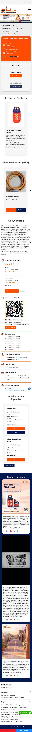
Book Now (21, 210)
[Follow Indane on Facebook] (9, 726)
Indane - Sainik (11, 408)
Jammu (18, 359)
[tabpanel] (16, 18)
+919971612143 (11, 424)
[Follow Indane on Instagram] (17, 726)
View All (22, 291)
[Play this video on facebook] (16, 561)
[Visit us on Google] (11, 726)
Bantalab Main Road (6, 688)
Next (29, 129)
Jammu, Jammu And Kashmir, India (14, 390)
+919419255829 (11, 455)
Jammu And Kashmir (21, 357)
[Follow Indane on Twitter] (14, 726)
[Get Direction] (29, 390)
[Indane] (8, 9)
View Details (10, 210)
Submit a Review (12, 291)
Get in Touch (16, 76)
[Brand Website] (23, 726)
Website (16, 429)
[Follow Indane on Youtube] (20, 726)
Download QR (10, 327)
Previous (2, 129)
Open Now (9, 53)
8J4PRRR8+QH (9, 388)
